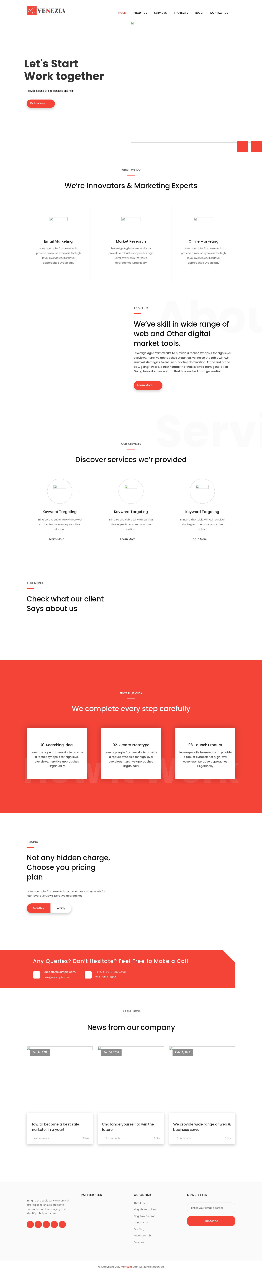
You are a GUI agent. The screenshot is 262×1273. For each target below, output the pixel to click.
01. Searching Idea (57, 744)
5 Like (86, 1138)
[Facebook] (30, 1224)
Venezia (127, 1267)
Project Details (142, 1235)
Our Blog (139, 1229)
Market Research (131, 241)
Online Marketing (204, 241)
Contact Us (219, 13)
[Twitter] (38, 1224)
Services (160, 13)
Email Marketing (58, 241)
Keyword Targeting (60, 511)
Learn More (57, 539)
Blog (199, 13)
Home (122, 13)
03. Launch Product (205, 744)
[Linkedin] (46, 1224)
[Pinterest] (62, 1224)
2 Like (228, 1138)
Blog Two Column (144, 1216)
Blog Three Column (146, 1209)
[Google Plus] (54, 1224)
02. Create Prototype (131, 744)
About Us (140, 13)
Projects (181, 13)
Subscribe (211, 1221)
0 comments (41, 1138)
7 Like (157, 1138)
